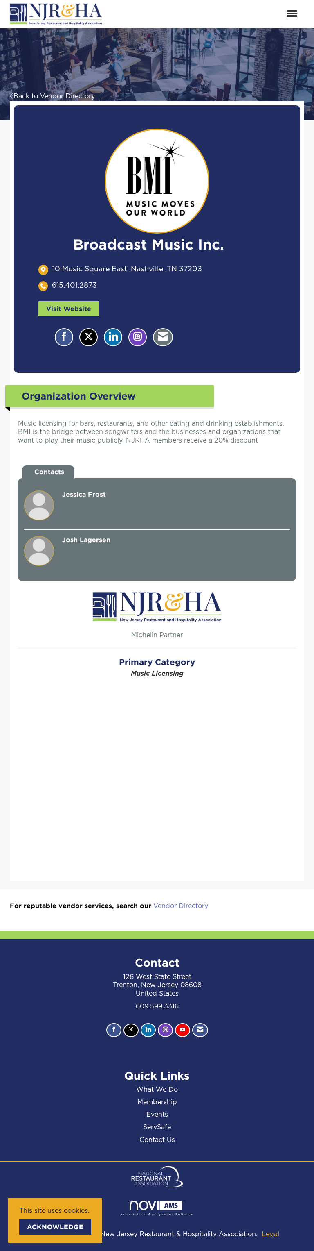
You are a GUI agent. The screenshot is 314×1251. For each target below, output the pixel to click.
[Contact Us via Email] (200, 1030)
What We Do (157, 1089)
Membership (157, 1102)
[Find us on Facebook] (113, 1030)
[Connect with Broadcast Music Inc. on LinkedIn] (113, 337)
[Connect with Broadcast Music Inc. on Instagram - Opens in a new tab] (137, 337)
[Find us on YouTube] (182, 1030)
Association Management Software (157, 1214)
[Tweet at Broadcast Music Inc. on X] (88, 337)
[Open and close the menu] (206, 14)
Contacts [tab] (49, 471)
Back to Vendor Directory (54, 96)
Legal (270, 1234)
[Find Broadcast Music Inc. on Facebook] (64, 337)
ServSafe (157, 1127)
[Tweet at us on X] (131, 1030)
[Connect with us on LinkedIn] (148, 1030)
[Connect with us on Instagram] (165, 1030)
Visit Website (68, 308)
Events (157, 1114)
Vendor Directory (180, 906)
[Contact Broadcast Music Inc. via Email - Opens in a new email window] (163, 337)
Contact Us (157, 1140)
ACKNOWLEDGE (55, 1227)
